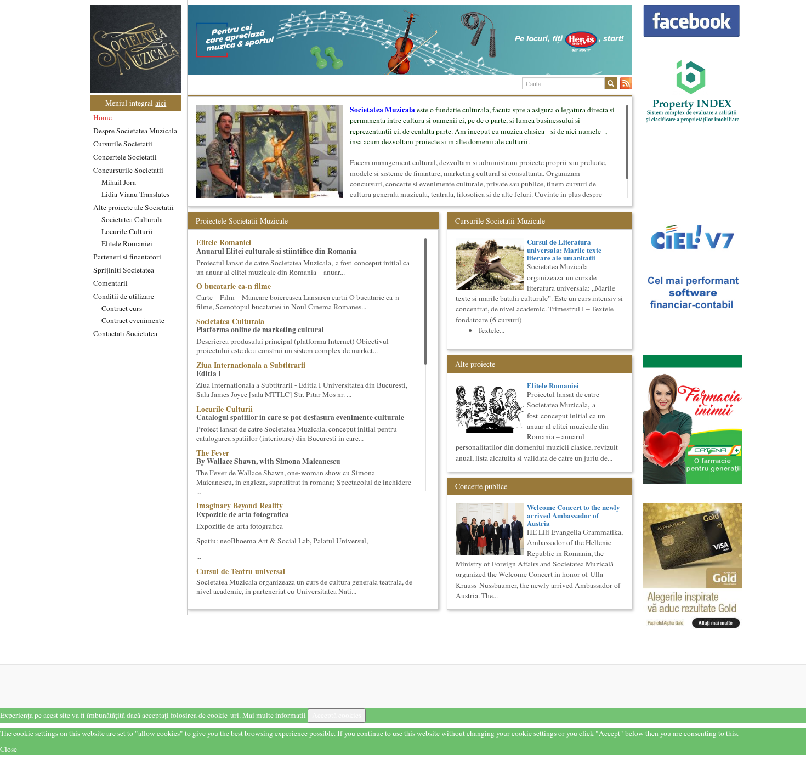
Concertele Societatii (125, 157)
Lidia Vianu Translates (135, 194)
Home (102, 117)
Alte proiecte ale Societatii (133, 207)
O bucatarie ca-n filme (233, 286)
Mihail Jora (118, 182)
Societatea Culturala (132, 219)
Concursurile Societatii (128, 170)
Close (8, 749)
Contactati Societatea (125, 333)
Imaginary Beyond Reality (239, 505)
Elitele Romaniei (126, 243)
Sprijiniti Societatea (123, 270)
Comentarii (110, 283)
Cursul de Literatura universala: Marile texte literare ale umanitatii (564, 249)
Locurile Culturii (127, 231)
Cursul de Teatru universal (240, 571)
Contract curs (121, 308)
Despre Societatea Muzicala (135, 130)
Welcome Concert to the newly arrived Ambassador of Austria (573, 515)
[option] (410, 40)
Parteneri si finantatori (127, 257)
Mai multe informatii (274, 715)
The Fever (212, 452)
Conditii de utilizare (123, 296)
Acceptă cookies (336, 715)
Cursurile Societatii (122, 144)
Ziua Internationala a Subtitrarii (250, 365)
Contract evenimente (132, 320)
